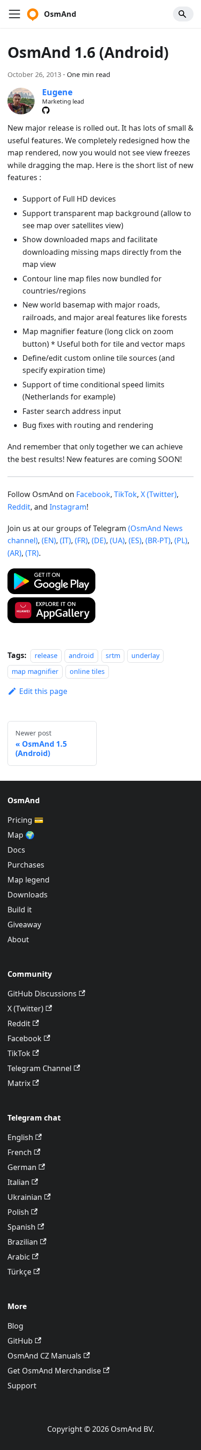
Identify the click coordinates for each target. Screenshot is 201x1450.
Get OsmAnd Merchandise (54, 1371)
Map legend (28, 880)
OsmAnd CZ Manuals (44, 1356)
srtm (113, 655)
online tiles (87, 671)
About (18, 939)
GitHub (20, 1341)
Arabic (18, 1257)
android (81, 655)
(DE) (99, 540)
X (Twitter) (159, 494)
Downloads (27, 895)
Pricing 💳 (25, 820)
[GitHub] (46, 110)
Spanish (21, 1227)
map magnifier (35, 671)
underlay (145, 655)
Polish (18, 1212)
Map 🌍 (21, 835)
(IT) (65, 540)
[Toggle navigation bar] (14, 14)
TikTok (125, 494)
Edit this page (43, 691)
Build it (19, 909)
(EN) (49, 540)
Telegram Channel (39, 1068)
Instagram (68, 507)
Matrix (18, 1083)
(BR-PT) (158, 540)
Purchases (25, 865)
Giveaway (24, 924)
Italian (18, 1182)
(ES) (135, 540)
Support (21, 1385)
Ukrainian (24, 1197)
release (46, 655)
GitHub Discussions (42, 993)
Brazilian (22, 1242)
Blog (15, 1326)
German (21, 1167)
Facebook (93, 494)
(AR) (14, 553)
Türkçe (19, 1272)
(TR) (32, 553)
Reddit (18, 507)
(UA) (117, 540)
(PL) (180, 540)
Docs (16, 850)
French (19, 1152)
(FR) (81, 540)
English (20, 1137)
